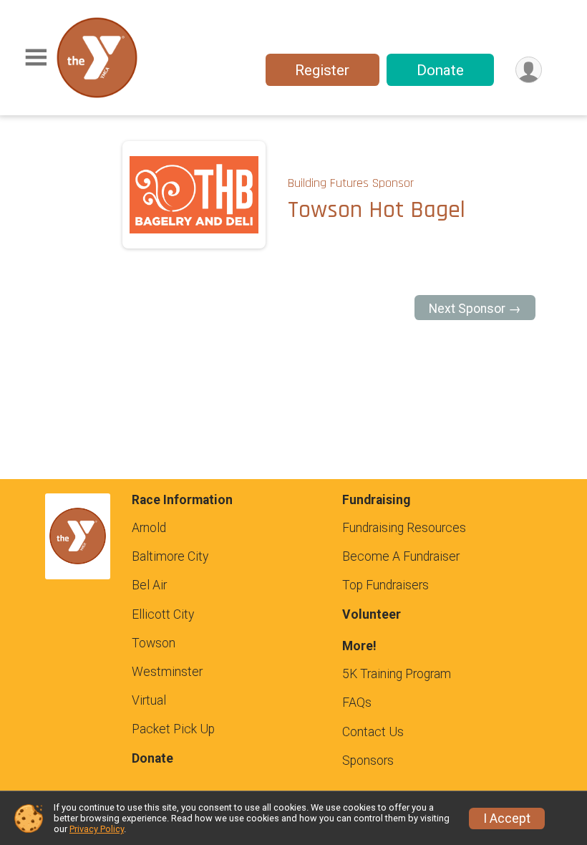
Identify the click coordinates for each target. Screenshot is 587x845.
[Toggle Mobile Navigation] (35, 57)
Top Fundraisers (385, 585)
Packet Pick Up (173, 729)
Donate (440, 70)
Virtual (149, 700)
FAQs (357, 702)
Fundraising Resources (404, 528)
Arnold (149, 528)
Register (322, 70)
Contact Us (373, 732)
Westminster (167, 672)
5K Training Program (396, 674)
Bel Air (149, 585)
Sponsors (368, 760)
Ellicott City (163, 614)
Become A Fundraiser (401, 556)
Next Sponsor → (475, 308)
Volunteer (371, 614)
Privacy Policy (96, 829)
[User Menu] (528, 70)
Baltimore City (170, 556)
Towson (153, 643)
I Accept (506, 818)
